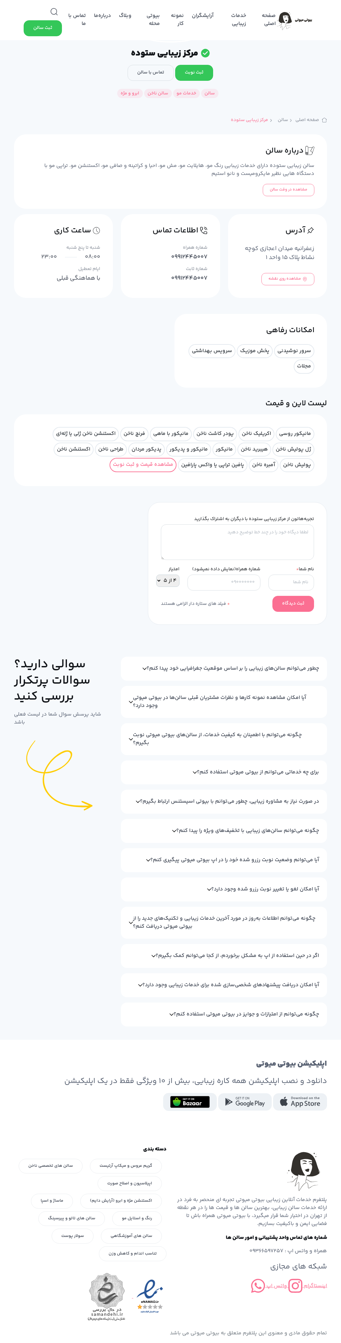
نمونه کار (177, 20)
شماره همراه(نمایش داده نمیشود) (226, 569)
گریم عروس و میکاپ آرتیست (126, 1165)
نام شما (305, 569)
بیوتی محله (153, 20)
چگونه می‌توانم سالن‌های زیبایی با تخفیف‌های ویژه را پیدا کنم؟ (247, 831)
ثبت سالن (42, 28)
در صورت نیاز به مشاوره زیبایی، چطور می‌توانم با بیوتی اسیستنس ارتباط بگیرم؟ (229, 801)
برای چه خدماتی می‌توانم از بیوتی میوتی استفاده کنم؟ (258, 772)
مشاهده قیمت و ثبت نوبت (143, 465)
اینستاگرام (314, 1286)
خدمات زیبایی (238, 20)
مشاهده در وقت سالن (288, 190)
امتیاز (174, 569)
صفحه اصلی (269, 20)
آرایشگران (202, 16)
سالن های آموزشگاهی (131, 1236)
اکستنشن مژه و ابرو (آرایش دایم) (121, 1200)
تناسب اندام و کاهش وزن (133, 1253)
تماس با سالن (150, 72)
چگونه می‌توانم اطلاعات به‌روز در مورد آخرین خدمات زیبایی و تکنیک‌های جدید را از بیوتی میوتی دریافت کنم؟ (224, 922)
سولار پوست (72, 1236)
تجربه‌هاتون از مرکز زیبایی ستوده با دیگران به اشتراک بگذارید (254, 519)
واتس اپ (276, 1286)
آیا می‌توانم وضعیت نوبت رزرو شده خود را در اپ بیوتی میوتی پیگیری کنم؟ (234, 860)
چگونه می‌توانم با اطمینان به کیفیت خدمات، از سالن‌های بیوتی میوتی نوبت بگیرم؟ (217, 739)
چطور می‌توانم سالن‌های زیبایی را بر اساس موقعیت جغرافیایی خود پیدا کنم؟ (233, 668)
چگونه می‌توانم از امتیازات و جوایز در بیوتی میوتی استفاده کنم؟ (246, 1014)
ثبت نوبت (194, 72)
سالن (283, 120)
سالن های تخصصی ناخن (50, 1165)
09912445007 (189, 257)
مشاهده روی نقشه (284, 279)
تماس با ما (77, 20)
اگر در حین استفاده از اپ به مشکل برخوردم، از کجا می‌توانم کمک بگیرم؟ (237, 956)
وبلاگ (125, 16)
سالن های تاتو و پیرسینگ (71, 1218)
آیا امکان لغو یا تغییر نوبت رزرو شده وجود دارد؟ (265, 889)
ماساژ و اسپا (52, 1200)
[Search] (54, 12)
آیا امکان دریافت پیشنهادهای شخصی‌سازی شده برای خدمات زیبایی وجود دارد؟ (230, 985)
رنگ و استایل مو (137, 1218)
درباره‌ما (102, 16)
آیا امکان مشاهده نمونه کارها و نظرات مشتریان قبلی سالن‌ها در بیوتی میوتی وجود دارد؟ (219, 702)
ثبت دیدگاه (293, 603)
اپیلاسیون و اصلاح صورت (129, 1183)
